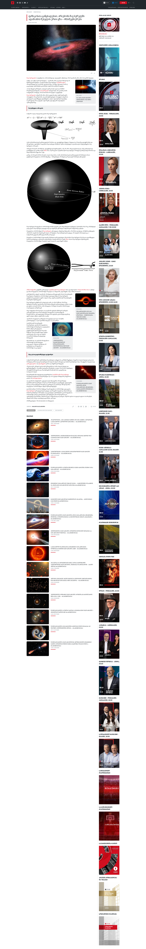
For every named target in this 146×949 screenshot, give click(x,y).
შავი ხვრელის (47, 231)
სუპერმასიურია (61, 82)
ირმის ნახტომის (31, 289)
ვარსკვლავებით (37, 378)
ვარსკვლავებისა (31, 363)
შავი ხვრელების (31, 78)
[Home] (12, 2)
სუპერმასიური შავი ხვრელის (57, 289)
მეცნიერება (37, 12)
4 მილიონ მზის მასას (83, 289)
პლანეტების (42, 363)
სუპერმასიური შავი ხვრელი (60, 374)
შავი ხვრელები (31, 95)
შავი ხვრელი (58, 410)
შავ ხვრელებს (44, 90)
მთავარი (29, 12)
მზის (45, 150)
